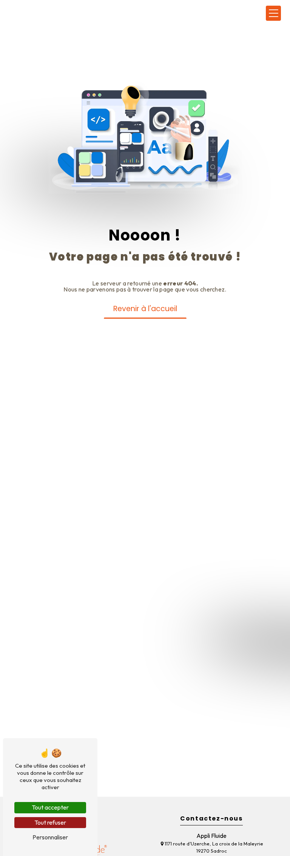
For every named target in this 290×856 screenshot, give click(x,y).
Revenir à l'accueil (145, 309)
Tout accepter (50, 807)
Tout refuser (50, 822)
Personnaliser (50, 837)
